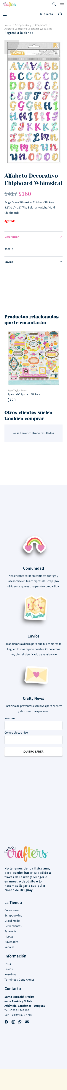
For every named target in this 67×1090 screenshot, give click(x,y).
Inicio (7, 25)
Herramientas (13, 926)
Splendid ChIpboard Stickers (23, 394)
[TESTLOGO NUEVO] (9, 5)
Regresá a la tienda (18, 32)
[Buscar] (54, 4)
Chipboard (41, 25)
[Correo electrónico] (27, 1022)
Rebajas (9, 947)
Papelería (10, 931)
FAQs (7, 964)
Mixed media (12, 921)
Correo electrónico (16, 733)
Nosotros (10, 974)
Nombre (9, 718)
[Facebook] (6, 1022)
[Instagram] (13, 1022)
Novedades (11, 942)
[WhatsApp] (20, 1022)
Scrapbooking (23, 25)
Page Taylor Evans (17, 391)
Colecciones (12, 910)
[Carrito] (60, 14)
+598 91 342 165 (19, 1010)
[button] (62, 5)
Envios (8, 969)
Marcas (8, 937)
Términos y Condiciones (19, 980)
